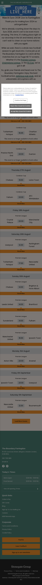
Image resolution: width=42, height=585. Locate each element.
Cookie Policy (19, 95)
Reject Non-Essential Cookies (20, 106)
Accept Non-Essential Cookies (21, 111)
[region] (21, 99)
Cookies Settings (20, 100)
